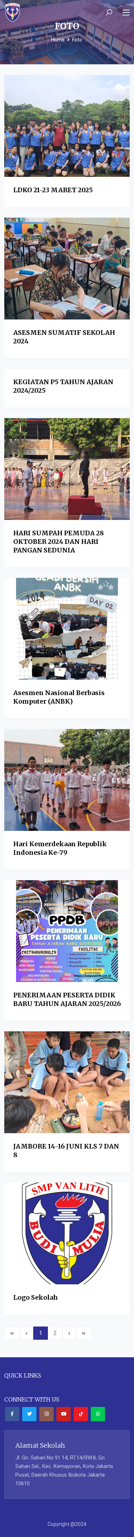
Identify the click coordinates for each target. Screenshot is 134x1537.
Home (58, 40)
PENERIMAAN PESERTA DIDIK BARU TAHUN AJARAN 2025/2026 (67, 999)
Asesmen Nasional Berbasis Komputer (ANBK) (59, 697)
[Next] (69, 1333)
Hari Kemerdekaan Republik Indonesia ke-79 (60, 848)
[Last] (83, 1333)
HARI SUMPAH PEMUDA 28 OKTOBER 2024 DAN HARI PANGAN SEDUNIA (58, 541)
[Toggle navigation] (126, 13)
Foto (77, 40)
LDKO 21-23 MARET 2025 (53, 190)
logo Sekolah (35, 1297)
